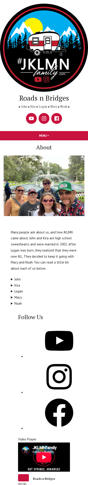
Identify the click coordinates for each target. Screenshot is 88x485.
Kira (17, 285)
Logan (18, 291)
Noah (18, 303)
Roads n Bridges (44, 98)
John (17, 279)
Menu (51, 135)
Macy (18, 297)
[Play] (23, 477)
